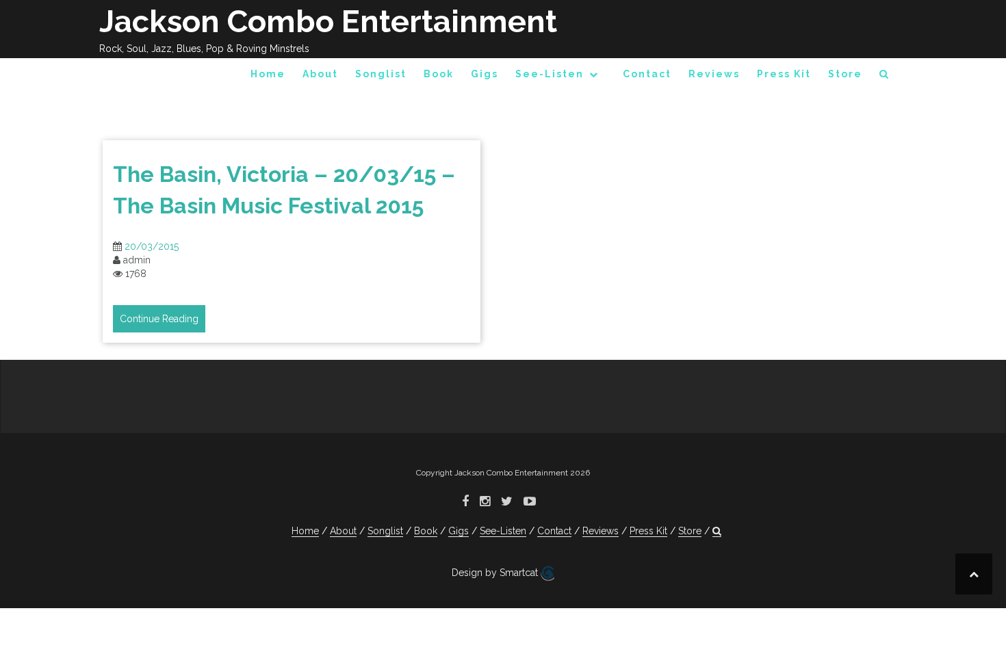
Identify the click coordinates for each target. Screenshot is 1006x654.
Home (267, 73)
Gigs (484, 73)
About (320, 73)
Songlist (381, 73)
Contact (647, 73)
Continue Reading (159, 318)
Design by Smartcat (496, 572)
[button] (884, 76)
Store (845, 73)
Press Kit (784, 73)
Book (439, 73)
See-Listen (549, 73)
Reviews (714, 73)
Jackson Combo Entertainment (328, 21)
